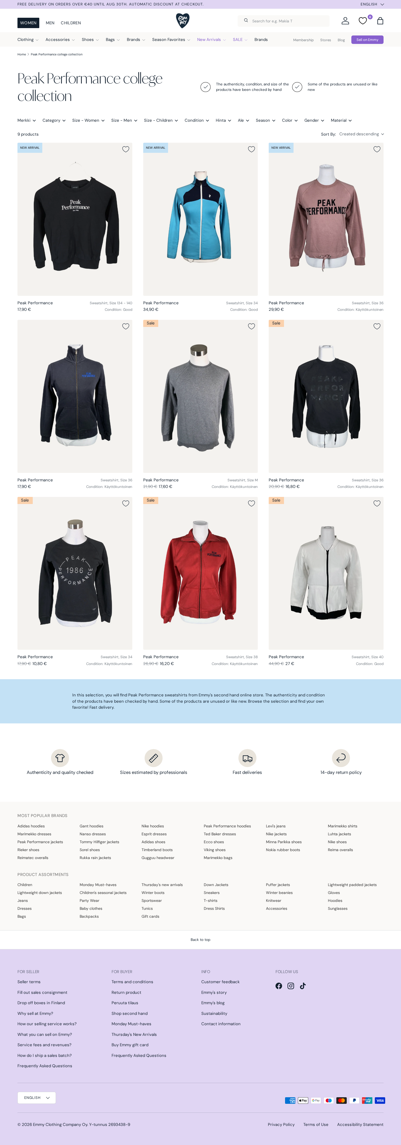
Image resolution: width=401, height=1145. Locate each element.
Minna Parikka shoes (284, 841)
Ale (241, 120)
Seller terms (29, 982)
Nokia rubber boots (283, 849)
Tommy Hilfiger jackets (99, 841)
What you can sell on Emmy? (44, 1034)
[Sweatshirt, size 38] (200, 573)
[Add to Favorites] (125, 149)
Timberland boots (157, 849)
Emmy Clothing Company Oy (60, 1124)
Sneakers (212, 892)
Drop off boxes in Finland (41, 1003)
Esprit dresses (154, 833)
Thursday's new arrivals (162, 884)
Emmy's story (214, 992)
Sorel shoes (90, 849)
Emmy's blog (213, 1003)
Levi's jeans (276, 826)
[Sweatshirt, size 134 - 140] (74, 219)
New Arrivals (209, 39)
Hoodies (335, 900)
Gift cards (150, 916)
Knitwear (273, 900)
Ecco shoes (214, 841)
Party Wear (89, 900)
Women (28, 23)
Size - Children (158, 120)
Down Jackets (216, 884)
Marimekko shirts (342, 826)
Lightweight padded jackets (352, 884)
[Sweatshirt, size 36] (326, 219)
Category (51, 120)
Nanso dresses (93, 833)
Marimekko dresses (34, 833)
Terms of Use (315, 1124)
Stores (325, 40)
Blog (341, 40)
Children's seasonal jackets (103, 892)
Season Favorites (168, 39)
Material (338, 120)
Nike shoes (337, 841)
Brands (133, 39)
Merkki (24, 120)
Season (263, 120)
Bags (110, 39)
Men (50, 23)
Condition (194, 120)
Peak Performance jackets (40, 841)
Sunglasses (338, 908)
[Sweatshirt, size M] (200, 396)
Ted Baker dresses (220, 833)
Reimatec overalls (32, 857)
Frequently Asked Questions (44, 1066)
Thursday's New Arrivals (134, 1034)
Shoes (88, 39)
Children (70, 23)
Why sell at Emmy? (35, 1013)
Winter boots (153, 892)
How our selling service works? (47, 1024)
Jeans (22, 900)
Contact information (221, 1024)
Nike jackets (276, 833)
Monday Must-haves (98, 884)
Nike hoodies (153, 826)
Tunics (147, 908)
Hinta (221, 120)
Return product (126, 992)
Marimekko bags (218, 857)
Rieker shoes (28, 849)
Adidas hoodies (31, 826)
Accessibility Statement (360, 1124)
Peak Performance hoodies (227, 826)
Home (21, 54)
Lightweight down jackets (39, 892)
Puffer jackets (278, 884)
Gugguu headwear (158, 857)
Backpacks (89, 916)
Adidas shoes (153, 841)
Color (287, 120)
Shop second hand (130, 1013)
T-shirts (210, 900)
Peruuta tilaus (125, 1003)
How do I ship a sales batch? (44, 1055)
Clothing (25, 39)
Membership (303, 40)
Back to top (200, 939)
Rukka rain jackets (95, 857)
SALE (238, 39)
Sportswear (152, 900)
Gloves (334, 892)
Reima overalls (340, 849)
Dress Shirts (214, 908)
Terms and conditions (132, 982)
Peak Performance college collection (56, 54)
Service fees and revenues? (44, 1045)
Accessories (58, 39)
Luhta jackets (339, 833)
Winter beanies (279, 892)
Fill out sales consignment (42, 992)
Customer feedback (220, 982)
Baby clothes (91, 908)
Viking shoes (215, 849)
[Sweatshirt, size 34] (200, 219)
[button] (380, 21)
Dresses (24, 908)
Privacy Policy (281, 1124)
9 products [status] (28, 134)
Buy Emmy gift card (130, 1045)
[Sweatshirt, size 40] (326, 573)
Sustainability (214, 1013)
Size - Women (85, 120)
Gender (311, 120)
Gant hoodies (91, 826)
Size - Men (121, 120)
